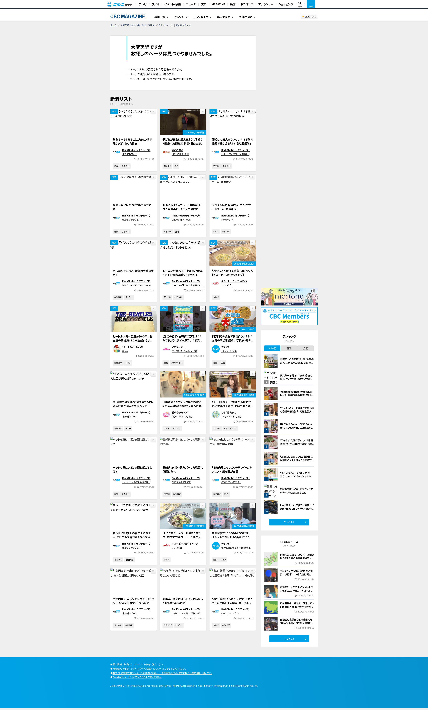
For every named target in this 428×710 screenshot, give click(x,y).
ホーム (113, 25)
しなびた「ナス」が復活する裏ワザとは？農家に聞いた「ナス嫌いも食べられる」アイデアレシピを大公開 (297, 510)
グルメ (216, 231)
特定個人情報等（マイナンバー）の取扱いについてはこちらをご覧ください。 (149, 668)
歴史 (177, 231)
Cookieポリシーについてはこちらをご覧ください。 (137, 677)
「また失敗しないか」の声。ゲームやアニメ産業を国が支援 (232, 469)
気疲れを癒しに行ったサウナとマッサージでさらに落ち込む (296, 491)
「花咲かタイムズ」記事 (182, 416)
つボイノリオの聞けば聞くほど (235, 154)
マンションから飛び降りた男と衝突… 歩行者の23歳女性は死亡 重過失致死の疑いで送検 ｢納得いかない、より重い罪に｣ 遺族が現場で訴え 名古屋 (297, 577)
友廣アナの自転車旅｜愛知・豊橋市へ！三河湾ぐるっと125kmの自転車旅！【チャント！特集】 (297, 363)
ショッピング (286, 4)
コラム (125, 351)
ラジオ (155, 4)
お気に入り (310, 16)
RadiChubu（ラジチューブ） (136, 150)
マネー (128, 428)
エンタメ (167, 166)
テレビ (142, 4)
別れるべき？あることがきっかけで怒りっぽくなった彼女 (132, 141)
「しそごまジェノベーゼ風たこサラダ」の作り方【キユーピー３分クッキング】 (182, 537)
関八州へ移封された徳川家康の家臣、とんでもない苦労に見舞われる (296, 379)
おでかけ (178, 297)
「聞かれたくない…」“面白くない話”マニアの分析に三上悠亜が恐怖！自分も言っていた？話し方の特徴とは (297, 429)
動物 (116, 494)
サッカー (128, 297)
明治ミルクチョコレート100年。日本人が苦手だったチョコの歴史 (182, 207)
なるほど (125, 166)
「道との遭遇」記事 (180, 154)
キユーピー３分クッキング (234, 281)
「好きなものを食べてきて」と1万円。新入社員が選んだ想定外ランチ (133, 404)
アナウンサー (265, 4)
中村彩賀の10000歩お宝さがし (236, 548)
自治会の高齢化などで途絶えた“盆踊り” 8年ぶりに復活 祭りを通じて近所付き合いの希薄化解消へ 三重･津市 (297, 625)
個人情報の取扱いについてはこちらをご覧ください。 (138, 664)
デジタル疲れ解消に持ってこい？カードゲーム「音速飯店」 (232, 207)
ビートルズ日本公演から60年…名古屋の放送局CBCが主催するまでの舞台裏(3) (132, 340)
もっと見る (289, 522)
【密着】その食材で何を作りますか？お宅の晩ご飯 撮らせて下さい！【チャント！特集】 (232, 340)
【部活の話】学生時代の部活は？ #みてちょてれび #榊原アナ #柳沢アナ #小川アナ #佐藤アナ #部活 (182, 340)
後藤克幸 (118, 363)
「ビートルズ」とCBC (132, 346)
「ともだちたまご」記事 (231, 416)
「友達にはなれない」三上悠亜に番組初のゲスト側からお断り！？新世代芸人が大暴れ (297, 460)
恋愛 (116, 166)
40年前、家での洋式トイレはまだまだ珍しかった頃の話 (183, 601)
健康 (116, 231)
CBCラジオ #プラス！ (132, 219)
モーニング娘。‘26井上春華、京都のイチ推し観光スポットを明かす (183, 273)
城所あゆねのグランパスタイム (136, 285)
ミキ (176, 166)
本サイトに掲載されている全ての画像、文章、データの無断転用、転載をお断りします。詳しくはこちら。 (162, 673)
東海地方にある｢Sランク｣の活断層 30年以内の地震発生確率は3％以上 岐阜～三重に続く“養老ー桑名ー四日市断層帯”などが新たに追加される (297, 561)
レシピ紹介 (226, 285)
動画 (233, 4)
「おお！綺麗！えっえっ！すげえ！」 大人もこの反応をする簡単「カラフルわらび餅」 (232, 603)
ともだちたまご (228, 412)
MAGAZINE (218, 4)
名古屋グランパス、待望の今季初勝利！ (133, 273)
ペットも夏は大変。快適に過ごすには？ (132, 469)
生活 (223, 363)
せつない (118, 625)
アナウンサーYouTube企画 (184, 351)
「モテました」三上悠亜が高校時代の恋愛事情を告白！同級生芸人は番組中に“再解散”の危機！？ (231, 406)
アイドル (167, 297)
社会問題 (129, 559)
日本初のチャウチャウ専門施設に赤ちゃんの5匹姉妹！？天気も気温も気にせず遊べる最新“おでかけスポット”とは (183, 408)
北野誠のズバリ (129, 154)
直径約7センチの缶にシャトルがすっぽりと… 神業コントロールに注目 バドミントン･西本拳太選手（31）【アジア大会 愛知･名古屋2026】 (296, 594)
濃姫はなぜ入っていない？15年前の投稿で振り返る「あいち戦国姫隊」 (232, 141)
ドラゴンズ (247, 4)
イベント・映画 (172, 4)
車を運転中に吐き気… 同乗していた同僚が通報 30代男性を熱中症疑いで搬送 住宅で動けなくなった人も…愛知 (297, 608)
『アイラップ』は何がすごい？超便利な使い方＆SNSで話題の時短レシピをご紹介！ (297, 444)
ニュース (191, 4)
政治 (226, 494)
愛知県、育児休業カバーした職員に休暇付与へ (183, 469)
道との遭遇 (177, 150)
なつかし (178, 625)
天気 (203, 4)
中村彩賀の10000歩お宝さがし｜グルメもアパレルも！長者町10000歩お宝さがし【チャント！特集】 (232, 537)
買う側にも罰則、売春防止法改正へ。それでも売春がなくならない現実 (133, 537)
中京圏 (216, 166)
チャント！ (226, 346)
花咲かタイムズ (180, 412)
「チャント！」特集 (229, 351)
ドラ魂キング (227, 219)
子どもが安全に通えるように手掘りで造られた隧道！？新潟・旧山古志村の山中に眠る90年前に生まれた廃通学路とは (183, 145)
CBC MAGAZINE (127, 16)
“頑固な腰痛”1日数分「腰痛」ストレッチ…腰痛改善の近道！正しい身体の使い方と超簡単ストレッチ (297, 395)
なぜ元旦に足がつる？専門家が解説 (132, 207)
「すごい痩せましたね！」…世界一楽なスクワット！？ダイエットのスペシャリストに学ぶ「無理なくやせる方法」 (297, 478)
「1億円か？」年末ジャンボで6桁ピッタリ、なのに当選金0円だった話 (133, 601)
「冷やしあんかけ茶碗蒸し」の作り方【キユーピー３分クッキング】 (232, 273)
